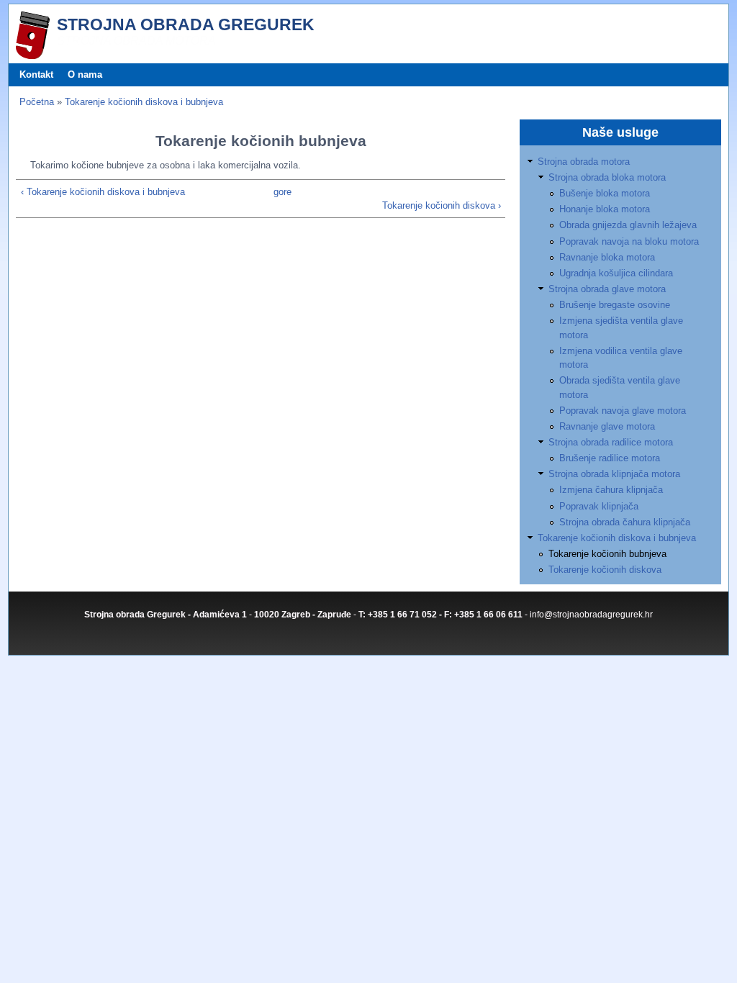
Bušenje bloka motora (604, 193)
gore (282, 191)
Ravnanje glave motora (607, 426)
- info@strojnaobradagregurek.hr (589, 615)
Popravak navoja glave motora (622, 410)
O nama (85, 74)
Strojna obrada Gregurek (186, 24)
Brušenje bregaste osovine (614, 304)
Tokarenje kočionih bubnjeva (607, 553)
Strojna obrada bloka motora (607, 177)
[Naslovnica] (33, 55)
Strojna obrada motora (584, 161)
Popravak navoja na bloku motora (629, 241)
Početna (36, 101)
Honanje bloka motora (604, 209)
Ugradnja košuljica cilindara (616, 273)
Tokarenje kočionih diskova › (441, 205)
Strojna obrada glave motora (607, 289)
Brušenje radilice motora (609, 458)
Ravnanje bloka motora (607, 257)
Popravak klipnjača (598, 506)
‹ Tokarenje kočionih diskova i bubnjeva (103, 191)
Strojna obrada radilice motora (610, 442)
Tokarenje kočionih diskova (604, 569)
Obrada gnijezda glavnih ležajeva (628, 224)
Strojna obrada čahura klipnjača (624, 522)
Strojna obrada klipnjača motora (614, 473)
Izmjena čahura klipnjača (611, 489)
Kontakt (36, 74)
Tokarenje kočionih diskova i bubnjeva (144, 101)
